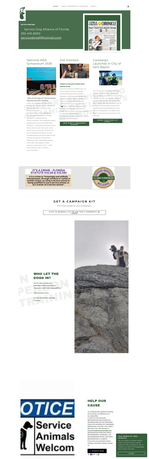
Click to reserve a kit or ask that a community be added (74, 212)
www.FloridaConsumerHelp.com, (100, 430)
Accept (132, 453)
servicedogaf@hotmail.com (41, 37)
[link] (22, 6)
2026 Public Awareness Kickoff (74, 123)
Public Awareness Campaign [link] (74, 6)
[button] (128, 6)
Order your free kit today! (107, 120)
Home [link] (55, 6)
